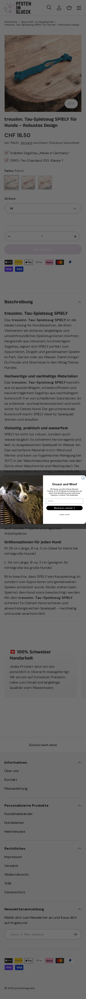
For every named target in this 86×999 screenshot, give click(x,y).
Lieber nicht (65, 514)
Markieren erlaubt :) (64, 508)
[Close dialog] (83, 478)
